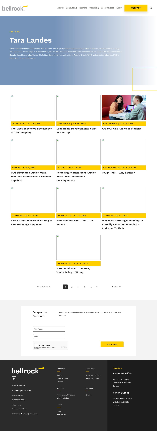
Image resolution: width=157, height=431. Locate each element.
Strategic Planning (93, 375)
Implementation (92, 378)
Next (115, 287)
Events (88, 395)
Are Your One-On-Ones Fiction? (121, 128)
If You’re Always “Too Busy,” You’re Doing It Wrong (73, 270)
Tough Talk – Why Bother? (118, 172)
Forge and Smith (31, 414)
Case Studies (107, 8)
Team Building (63, 398)
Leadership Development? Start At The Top (76, 130)
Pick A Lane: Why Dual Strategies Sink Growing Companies (31, 222)
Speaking (94, 8)
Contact (60, 381)
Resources (61, 414)
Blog (59, 411)
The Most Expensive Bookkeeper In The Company (31, 130)
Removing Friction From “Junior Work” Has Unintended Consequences (76, 176)
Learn (119, 8)
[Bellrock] (14, 10)
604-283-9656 (18, 385)
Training (83, 8)
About (60, 8)
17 (97, 287)
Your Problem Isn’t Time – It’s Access (75, 222)
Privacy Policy (16, 405)
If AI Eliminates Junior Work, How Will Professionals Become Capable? (31, 176)
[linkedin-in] (14, 379)
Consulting (71, 8)
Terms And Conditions (19, 409)
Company (61, 368)
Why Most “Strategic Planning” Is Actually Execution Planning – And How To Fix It (123, 224)
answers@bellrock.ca (21, 391)
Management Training (66, 395)
